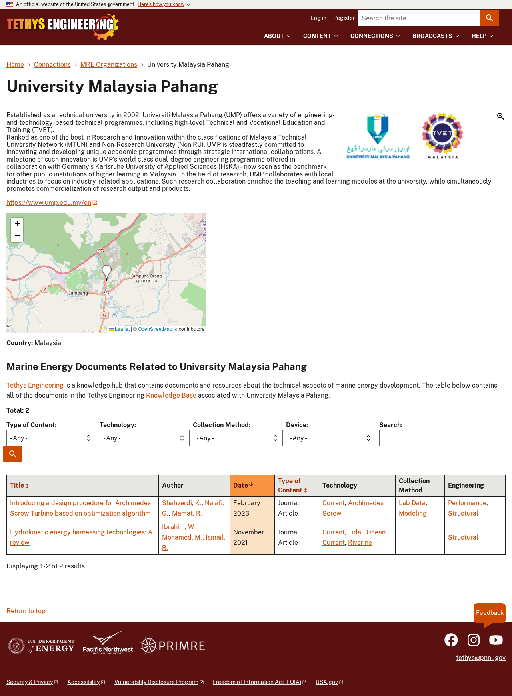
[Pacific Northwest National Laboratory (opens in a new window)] (104, 646)
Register (344, 18)
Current (333, 503)
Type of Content (30, 425)
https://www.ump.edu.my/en (48, 202)
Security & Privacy (29, 682)
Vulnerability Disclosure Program (156, 682)
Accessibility (83, 682)
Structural (463, 513)
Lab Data (412, 503)
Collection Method (221, 425)
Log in (318, 18)
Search (390, 425)
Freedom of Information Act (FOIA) (257, 682)
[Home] (62, 27)
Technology (117, 425)
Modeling (413, 513)
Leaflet (122, 328)
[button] (426, 136)
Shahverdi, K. (182, 503)
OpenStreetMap (155, 328)
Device (296, 425)
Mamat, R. (187, 513)
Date (243, 485)
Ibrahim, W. (178, 527)
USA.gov (327, 682)
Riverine (360, 542)
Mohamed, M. (182, 537)
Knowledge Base (171, 395)
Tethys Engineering (35, 385)
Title (17, 485)
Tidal (355, 532)
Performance (467, 503)
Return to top (26, 611)
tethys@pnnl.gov (481, 658)
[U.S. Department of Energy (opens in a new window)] (41, 646)
